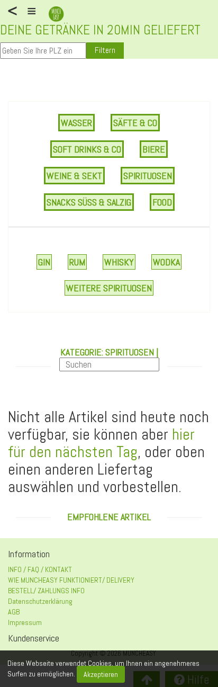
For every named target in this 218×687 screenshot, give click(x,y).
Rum (77, 262)
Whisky (119, 262)
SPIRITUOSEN (147, 175)
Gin (44, 262)
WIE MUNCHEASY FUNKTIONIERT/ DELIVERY (71, 580)
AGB (14, 612)
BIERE (153, 149)
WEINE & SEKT (74, 175)
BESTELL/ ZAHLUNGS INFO (46, 590)
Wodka (166, 262)
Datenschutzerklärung (40, 601)
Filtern (105, 50)
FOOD (162, 202)
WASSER (76, 123)
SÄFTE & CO (135, 123)
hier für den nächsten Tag (101, 443)
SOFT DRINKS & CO (87, 149)
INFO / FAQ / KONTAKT (40, 569)
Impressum (25, 622)
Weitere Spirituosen (109, 288)
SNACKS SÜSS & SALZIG (89, 202)
